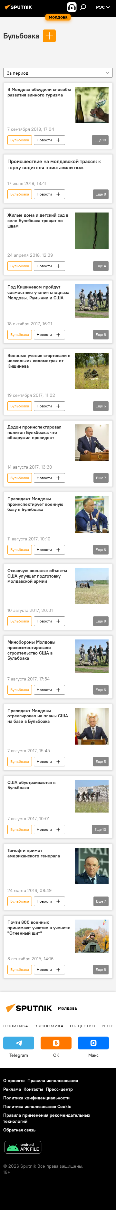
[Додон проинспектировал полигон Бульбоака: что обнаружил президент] (92, 442)
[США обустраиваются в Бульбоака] (92, 796)
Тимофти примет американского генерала (33, 853)
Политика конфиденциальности (36, 1098)
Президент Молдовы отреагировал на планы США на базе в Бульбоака (37, 716)
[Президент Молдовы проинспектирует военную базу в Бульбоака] (92, 514)
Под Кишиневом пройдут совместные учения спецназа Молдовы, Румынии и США (38, 292)
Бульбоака (21, 35)
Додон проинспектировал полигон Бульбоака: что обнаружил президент (34, 432)
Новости (44, 140)
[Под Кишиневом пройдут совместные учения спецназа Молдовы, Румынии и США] (92, 301)
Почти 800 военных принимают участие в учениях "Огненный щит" (38, 928)
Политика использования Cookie (37, 1106)
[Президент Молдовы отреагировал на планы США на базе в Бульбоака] (92, 726)
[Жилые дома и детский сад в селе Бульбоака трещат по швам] (92, 231)
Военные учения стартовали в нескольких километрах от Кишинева (38, 361)
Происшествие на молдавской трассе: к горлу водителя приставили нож (54, 164)
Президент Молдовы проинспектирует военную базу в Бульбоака (35, 504)
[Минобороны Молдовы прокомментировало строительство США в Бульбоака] (92, 656)
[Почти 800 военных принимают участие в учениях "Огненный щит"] (92, 936)
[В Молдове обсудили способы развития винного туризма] (92, 105)
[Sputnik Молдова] (19, 10)
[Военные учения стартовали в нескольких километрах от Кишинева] (92, 371)
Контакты (33, 1089)
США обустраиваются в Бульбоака (31, 785)
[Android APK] (23, 1148)
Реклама (12, 1089)
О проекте (14, 1080)
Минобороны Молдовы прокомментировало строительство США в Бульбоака (31, 650)
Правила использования (52, 1080)
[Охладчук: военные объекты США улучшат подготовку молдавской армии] (92, 586)
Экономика (48, 1026)
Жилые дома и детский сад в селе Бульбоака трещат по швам (37, 221)
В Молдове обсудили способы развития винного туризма (39, 92)
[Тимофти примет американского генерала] (92, 866)
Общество (82, 1026)
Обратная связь (19, 1130)
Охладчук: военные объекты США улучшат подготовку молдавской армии (37, 576)
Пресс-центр (59, 1089)
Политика (15, 1026)
